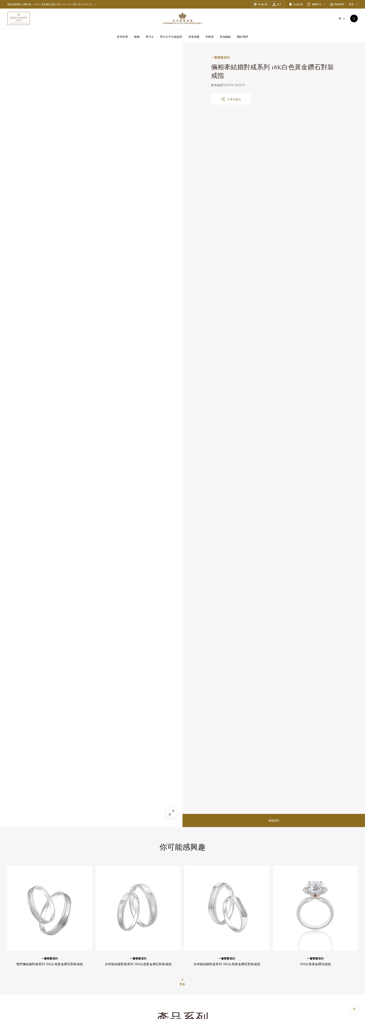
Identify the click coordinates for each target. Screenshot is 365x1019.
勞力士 (150, 36)
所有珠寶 (122, 36)
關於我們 (242, 36)
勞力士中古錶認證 (171, 36)
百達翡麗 (193, 36)
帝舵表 (210, 36)
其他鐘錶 (225, 36)
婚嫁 (137, 36)
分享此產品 (234, 99)
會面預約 (273, 820)
